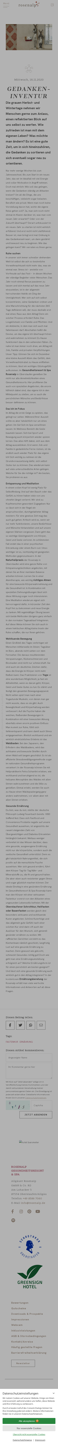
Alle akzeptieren (27, 1421)
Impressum (40, 1440)
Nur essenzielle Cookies (29, 1428)
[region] (29, 1406)
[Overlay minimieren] (53, 1393)
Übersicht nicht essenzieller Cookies (29, 1434)
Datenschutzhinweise (22, 1440)
